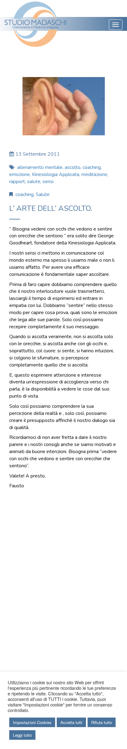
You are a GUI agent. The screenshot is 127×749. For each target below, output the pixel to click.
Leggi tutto (22, 735)
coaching (92, 167)
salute (33, 181)
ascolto (72, 167)
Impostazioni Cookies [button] (32, 722)
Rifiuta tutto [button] (101, 722)
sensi (48, 181)
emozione (19, 174)
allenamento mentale (40, 167)
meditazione (94, 174)
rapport (17, 181)
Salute (43, 194)
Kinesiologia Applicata (55, 174)
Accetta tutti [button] (71, 722)
